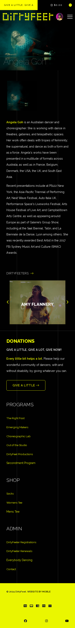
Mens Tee (13, 511)
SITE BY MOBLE (42, 591)
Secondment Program (20, 463)
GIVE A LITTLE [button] (24, 385)
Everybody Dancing (19, 560)
